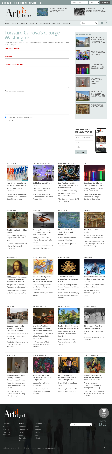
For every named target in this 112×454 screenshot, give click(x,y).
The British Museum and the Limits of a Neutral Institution (17, 344)
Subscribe (81, 152)
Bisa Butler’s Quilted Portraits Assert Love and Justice (42, 377)
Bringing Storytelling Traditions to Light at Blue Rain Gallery (42, 232)
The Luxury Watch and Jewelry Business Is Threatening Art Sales (16, 377)
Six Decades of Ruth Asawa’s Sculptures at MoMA (92, 292)
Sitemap (6, 429)
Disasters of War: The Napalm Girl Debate (93, 327)
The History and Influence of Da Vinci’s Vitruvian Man (16, 291)
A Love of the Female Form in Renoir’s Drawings (94, 285)
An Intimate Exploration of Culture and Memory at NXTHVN (42, 391)
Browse (37, 426)
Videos (21, 435)
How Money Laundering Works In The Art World (16, 184)
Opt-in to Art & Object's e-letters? (20, 117)
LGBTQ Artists (91, 355)
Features (22, 426)
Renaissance (12, 257)
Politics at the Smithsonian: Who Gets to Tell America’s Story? (98, 94)
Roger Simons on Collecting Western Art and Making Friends (67, 377)
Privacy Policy (38, 448)
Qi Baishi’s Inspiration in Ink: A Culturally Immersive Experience (17, 245)
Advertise (22, 441)
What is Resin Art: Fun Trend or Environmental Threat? (67, 341)
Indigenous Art (40, 257)
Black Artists (39, 355)
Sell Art (37, 438)
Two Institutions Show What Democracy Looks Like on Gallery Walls (17, 336)
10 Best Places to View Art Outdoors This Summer (43, 247)
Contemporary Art (67, 163)
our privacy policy (42, 447)
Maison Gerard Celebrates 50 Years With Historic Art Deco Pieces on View (17, 196)
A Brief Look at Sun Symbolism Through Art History (68, 279)
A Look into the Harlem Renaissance (41, 384)
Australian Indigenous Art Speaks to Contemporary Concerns (42, 286)
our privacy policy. (100, 447)
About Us (6, 424)
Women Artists (40, 306)
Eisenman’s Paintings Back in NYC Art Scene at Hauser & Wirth (94, 393)
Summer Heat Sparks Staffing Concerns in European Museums (15, 328)
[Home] (18, 12)
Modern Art (64, 306)
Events (21, 432)
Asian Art (11, 210)
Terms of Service (49, 448)
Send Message (13, 120)
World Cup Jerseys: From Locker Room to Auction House (16, 385)
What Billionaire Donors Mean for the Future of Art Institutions (98, 40)
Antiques (11, 163)
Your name (9, 57)
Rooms (37, 435)
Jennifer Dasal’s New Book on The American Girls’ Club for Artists (93, 377)
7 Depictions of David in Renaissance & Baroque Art (17, 286)
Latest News (24, 429)
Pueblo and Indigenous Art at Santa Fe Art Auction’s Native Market (43, 279)
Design (87, 210)
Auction (11, 355)
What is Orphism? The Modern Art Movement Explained (67, 333)
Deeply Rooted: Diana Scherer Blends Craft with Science (42, 239)
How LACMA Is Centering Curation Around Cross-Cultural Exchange (67, 193)
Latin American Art (42, 163)
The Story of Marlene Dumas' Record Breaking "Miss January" (16, 393)
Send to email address (14, 64)
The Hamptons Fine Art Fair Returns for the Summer (68, 390)
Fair (60, 355)
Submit (105, 2)
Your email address (12, 48)
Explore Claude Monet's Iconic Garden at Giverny (68, 327)
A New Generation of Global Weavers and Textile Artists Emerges (96, 10)
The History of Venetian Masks (97, 106)
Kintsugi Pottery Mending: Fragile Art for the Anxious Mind (16, 237)
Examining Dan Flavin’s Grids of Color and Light (97, 66)
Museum (10, 306)
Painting (62, 210)
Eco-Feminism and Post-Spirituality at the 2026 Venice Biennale (68, 185)
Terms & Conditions (7, 433)
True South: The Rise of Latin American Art (41, 189)
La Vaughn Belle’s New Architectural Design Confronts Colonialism (92, 196)
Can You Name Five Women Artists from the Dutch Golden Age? (43, 336)
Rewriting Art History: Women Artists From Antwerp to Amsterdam (42, 328)
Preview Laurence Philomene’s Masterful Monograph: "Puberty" (92, 385)
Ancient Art (64, 257)
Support (6, 426)
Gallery (88, 163)
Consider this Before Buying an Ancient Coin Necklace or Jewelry (68, 295)
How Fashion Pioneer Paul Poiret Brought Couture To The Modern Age (94, 243)
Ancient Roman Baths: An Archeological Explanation (93, 236)
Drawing (88, 257)
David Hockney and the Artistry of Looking (98, 53)
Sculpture (38, 210)
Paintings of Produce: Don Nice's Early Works (96, 80)
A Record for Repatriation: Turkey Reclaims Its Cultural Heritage (68, 286)
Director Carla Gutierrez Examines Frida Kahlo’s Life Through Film (43, 196)
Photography (91, 306)
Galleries (38, 429)
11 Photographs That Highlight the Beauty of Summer (41, 344)
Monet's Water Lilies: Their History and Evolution (58, 10)
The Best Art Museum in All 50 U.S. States (68, 200)
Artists (37, 432)
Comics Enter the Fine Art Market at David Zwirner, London (94, 279)
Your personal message (14, 91)
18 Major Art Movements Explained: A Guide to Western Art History (17, 279)
